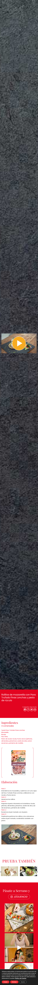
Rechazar (14, 982)
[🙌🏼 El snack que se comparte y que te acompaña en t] (19, 947)
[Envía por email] (34, 709)
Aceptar (6, 982)
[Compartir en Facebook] (28, 709)
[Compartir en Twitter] (31, 709)
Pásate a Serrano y (16, 890)
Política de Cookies (20, 978)
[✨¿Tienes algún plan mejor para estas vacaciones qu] (19, 917)
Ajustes (23, 982)
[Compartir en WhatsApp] (24, 709)
